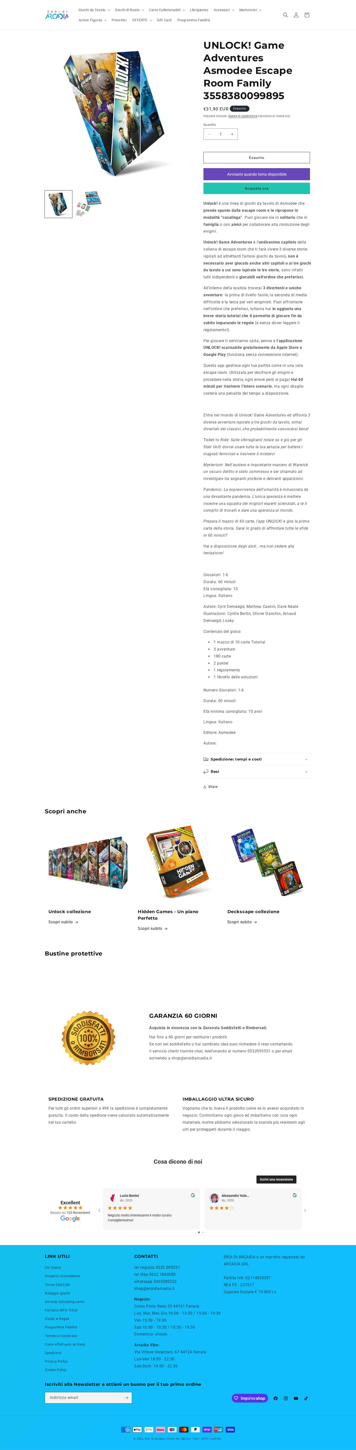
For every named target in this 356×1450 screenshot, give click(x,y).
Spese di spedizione (242, 116)
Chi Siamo (53, 1268)
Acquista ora (257, 188)
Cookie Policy (56, 1370)
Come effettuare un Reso (65, 1344)
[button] (94, 10)
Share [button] (213, 787)
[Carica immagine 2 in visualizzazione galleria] (88, 204)
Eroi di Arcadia (155, 1438)
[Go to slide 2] (202, 1232)
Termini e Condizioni (61, 1336)
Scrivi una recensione (276, 1179)
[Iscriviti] (126, 1397)
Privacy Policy (56, 1362)
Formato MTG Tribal (61, 1310)
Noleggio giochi (57, 1293)
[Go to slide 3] (206, 1232)
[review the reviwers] (193, 1196)
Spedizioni (53, 1353)
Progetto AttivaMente (62, 1276)
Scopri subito (60, 922)
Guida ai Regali (57, 1319)
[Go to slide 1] (199, 1232)
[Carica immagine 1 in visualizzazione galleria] (58, 204)
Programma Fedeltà (61, 1327)
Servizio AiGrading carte (64, 1302)
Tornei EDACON (57, 1285)
